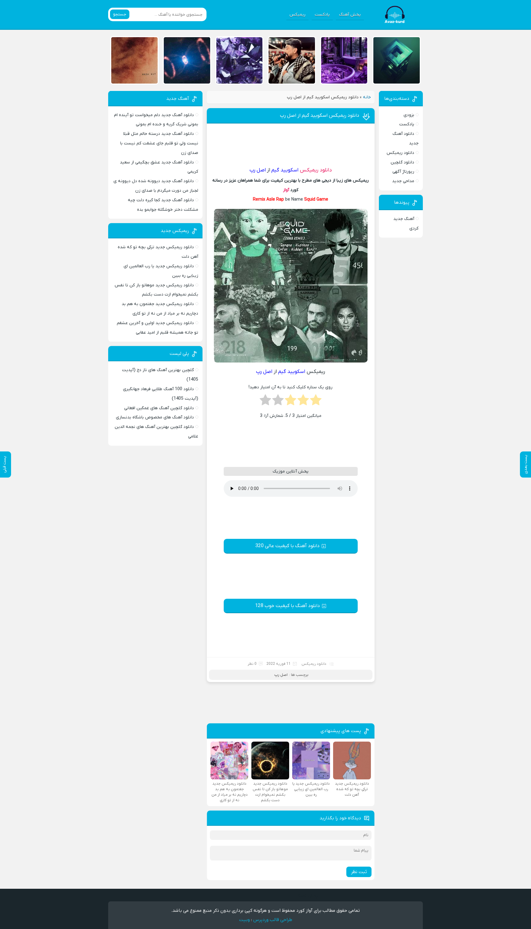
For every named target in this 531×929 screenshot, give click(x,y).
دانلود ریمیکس (316, 170)
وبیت (244, 920)
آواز (286, 190)
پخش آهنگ (350, 15)
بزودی (408, 115)
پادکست (322, 15)
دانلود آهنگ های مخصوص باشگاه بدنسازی (155, 417)
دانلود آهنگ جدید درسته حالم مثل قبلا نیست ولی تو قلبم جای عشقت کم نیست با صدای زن (159, 143)
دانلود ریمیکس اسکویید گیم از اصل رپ (319, 115)
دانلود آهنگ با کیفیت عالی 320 (287, 546)
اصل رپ (281, 674)
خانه (367, 97)
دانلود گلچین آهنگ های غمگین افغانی (159, 408)
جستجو (119, 14)
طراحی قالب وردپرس (272, 920)
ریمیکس (297, 15)
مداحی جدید (403, 181)
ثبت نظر (359, 872)
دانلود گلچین (402, 162)
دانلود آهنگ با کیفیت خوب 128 (287, 606)
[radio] (315, 402)
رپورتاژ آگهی (403, 171)
